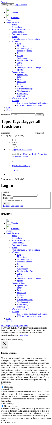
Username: (8, 195)
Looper (20, 65)
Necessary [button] (5, 384)
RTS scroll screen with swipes (29, 105)
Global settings (18, 32)
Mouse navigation (24, 48)
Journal (20, 55)
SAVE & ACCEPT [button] (9, 423)
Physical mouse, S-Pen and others (26, 39)
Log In (6, 203)
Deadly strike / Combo (26, 60)
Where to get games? (20, 98)
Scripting (21, 96)
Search (4, 2)
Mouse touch (22, 46)
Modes (14, 36)
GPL (8, 108)
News (14, 25)
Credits (9, 110)
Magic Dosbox (12, 22)
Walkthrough (22, 58)
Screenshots (17, 27)
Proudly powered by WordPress (14, 325)
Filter (19, 77)
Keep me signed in (14, 201)
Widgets (15, 41)
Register (6, 206)
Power (20, 79)
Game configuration (20, 34)
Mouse (20, 86)
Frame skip (21, 81)
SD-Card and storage (20, 29)
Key (19, 44)
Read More (23, 335)
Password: (7, 198)
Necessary (8, 387)
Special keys (22, 74)
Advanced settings (25, 89)
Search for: (5, 133)
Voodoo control (23, 91)
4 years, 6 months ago (21, 165)
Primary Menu (7, 5)
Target (19, 63)
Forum (9, 20)
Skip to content (21, 5)
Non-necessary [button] (7, 403)
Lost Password (17, 206)
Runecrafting (22, 93)
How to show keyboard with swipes (32, 103)
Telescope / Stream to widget (29, 67)
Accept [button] (15, 335)
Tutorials (15, 100)
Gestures (20, 84)
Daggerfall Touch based (22, 149)
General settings (18, 72)
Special (20, 70)
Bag (19, 53)
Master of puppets (24, 51)
